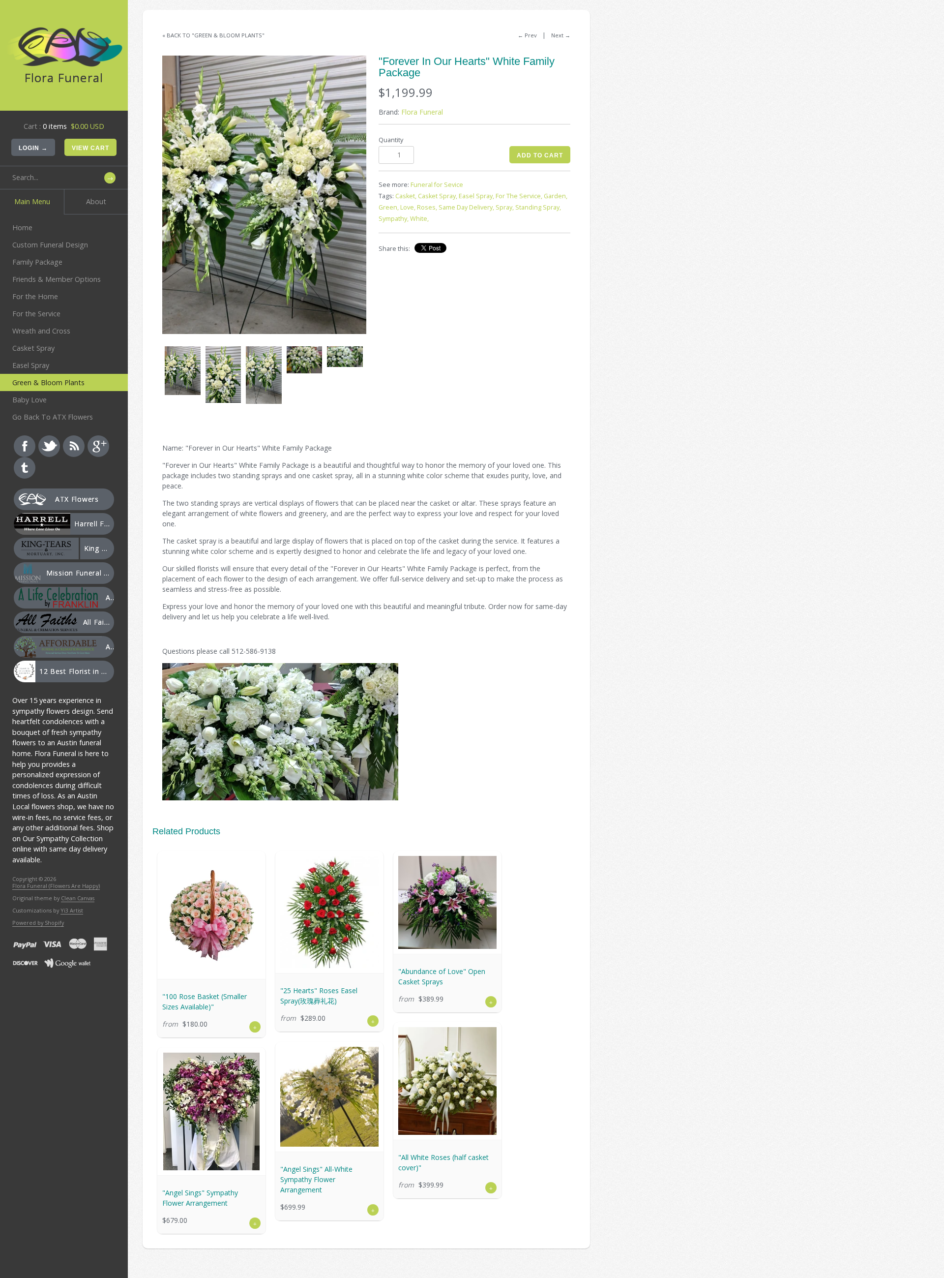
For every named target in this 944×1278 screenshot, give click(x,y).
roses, (427, 207)
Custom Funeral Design (50, 244)
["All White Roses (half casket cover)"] (447, 1081)
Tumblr (24, 468)
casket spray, (437, 196)
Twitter (49, 446)
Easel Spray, (476, 196)
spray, (505, 207)
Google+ (98, 446)
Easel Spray (30, 365)
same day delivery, (466, 207)
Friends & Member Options (56, 279)
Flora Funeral (422, 112)
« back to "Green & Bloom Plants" (213, 35)
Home (22, 227)
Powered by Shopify (38, 922)
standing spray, (538, 207)
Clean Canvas (77, 898)
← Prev (527, 35)
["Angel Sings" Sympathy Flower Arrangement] (211, 1111)
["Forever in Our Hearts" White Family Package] (264, 195)
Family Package (37, 262)
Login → (33, 148)
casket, (405, 196)
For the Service (36, 313)
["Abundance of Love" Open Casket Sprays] (447, 902)
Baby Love (29, 399)
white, (419, 218)
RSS (74, 446)
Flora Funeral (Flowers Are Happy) (56, 885)
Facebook (24, 446)
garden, (555, 196)
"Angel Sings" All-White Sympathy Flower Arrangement (316, 1179)
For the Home (35, 296)
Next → (560, 35)
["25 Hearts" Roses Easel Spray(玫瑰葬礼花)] (329, 912)
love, (407, 207)
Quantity (391, 140)
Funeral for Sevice (437, 185)
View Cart (90, 148)
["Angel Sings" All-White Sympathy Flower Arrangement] (329, 1097)
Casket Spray (33, 348)
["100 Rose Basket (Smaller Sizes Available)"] (211, 915)
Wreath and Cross (41, 330)
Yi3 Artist (71, 910)
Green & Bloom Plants (48, 382)
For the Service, (519, 196)
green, (389, 207)
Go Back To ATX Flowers (52, 417)
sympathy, (394, 218)
